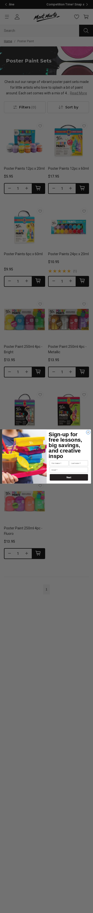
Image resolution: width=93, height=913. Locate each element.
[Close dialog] (88, 432)
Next (68, 477)
